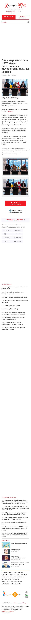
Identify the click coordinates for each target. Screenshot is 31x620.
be (9, 12)
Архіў (19, 11)
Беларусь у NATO (16, 583)
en (14, 12)
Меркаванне (5, 540)
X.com (8, 234)
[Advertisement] (15, 41)
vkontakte (18, 234)
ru (11, 12)
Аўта (9, 579)
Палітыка (4, 572)
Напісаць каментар (15, 220)
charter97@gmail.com (8, 611)
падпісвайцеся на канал (15, 211)
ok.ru (7, 237)
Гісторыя (24, 574)
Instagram (18, 237)
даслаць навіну (10, 11)
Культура (16, 574)
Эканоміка (20, 572)
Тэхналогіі (20, 577)
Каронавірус (5, 583)
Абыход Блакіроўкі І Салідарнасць (12, 581)
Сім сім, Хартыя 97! (22, 17)
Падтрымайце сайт (8, 17)
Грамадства (12, 572)
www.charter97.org (21, 603)
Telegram (10, 111)
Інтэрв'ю (13, 577)
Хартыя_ (15, 6)
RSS (7, 241)
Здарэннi (4, 574)
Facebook (8, 230)
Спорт (10, 574)
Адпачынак (16, 579)
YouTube (18, 230)
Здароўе (4, 579)
